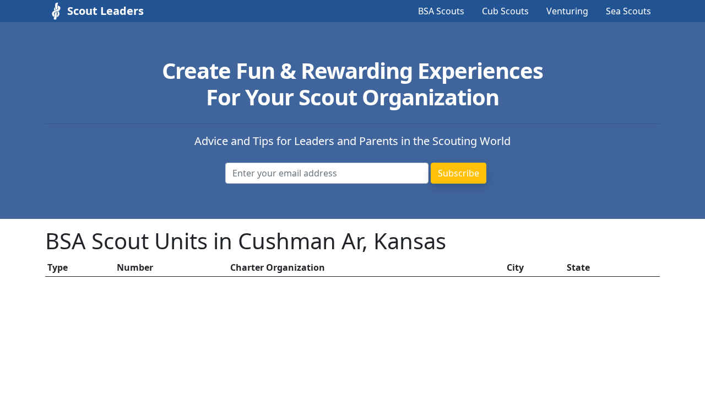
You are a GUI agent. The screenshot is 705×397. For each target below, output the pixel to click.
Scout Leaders (105, 10)
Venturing (567, 11)
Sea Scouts (628, 11)
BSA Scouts (441, 11)
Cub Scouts (505, 11)
